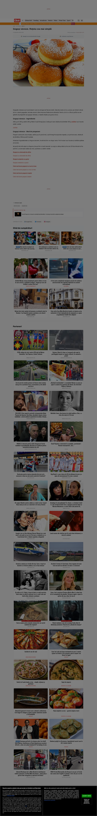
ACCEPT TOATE (87, 795)
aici (26, 805)
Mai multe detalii (10, 795)
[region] (48, 801)
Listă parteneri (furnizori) (49, 800)
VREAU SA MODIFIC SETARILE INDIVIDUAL (87, 801)
